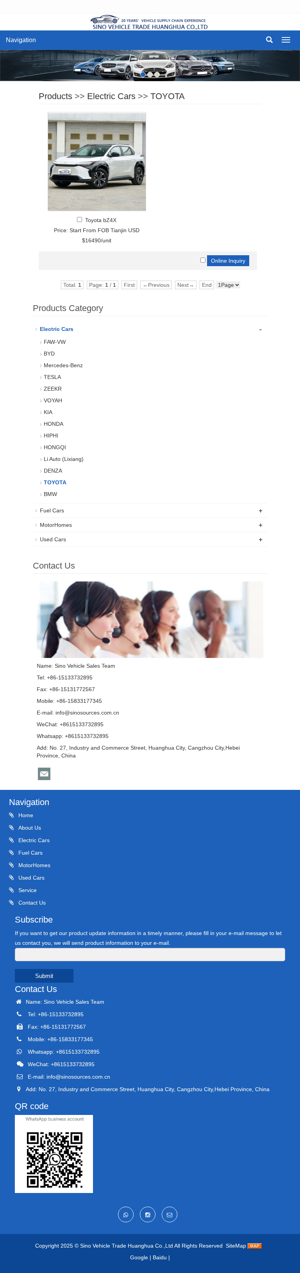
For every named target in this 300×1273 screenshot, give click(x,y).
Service (27, 890)
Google (139, 1257)
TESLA (52, 377)
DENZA (53, 471)
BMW (50, 494)
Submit (44, 976)
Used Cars (53, 539)
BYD (49, 353)
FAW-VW (55, 342)
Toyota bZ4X (100, 220)
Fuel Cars (52, 510)
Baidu (160, 1257)
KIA (48, 412)
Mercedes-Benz (63, 365)
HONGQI (55, 447)
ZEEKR (53, 389)
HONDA (53, 424)
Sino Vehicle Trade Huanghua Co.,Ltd (126, 1246)
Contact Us (31, 903)
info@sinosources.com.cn (87, 712)
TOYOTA (167, 96)
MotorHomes (56, 525)
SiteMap (236, 1246)
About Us (29, 828)
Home (25, 815)
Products (55, 96)
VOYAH (53, 400)
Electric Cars (111, 96)
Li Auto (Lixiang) (64, 459)
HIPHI (51, 435)
